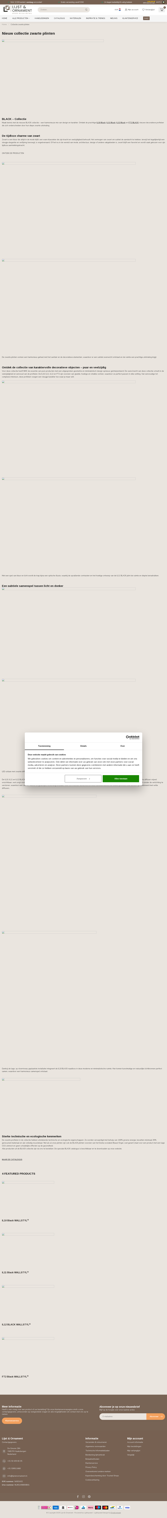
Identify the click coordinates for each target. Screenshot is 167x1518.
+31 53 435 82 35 (14, 1461)
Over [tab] (122, 746)
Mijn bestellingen (134, 1446)
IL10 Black (101, 122)
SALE (146, 18)
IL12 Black (120, 122)
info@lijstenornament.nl (17, 1476)
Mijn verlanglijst (133, 1450)
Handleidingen (42, 18)
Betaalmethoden (92, 1459)
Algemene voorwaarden (95, 1446)
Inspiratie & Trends (95, 18)
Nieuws (113, 18)
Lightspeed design (101, 1513)
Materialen (75, 18)
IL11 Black (110, 122)
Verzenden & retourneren (96, 1442)
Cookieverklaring (92, 1480)
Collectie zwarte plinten (20, 24)
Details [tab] (83, 746)
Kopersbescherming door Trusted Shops (102, 1475)
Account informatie (135, 1442)
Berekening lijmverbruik (95, 1455)
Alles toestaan (120, 779)
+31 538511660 (14, 1468)
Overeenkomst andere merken (98, 1471)
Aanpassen (82, 779)
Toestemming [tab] (44, 746)
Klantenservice (130, 18)
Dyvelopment (116, 1513)
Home (4, 18)
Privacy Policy (91, 1467)
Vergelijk (130, 1455)
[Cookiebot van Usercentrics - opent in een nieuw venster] (128, 737)
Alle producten (20, 18)
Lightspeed (88, 1513)
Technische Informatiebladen (97, 1450)
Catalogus (59, 18)
